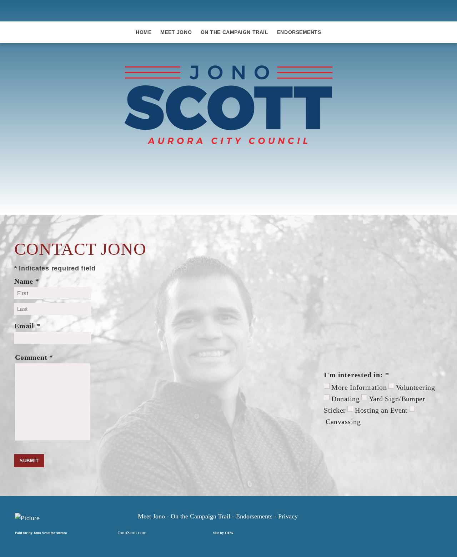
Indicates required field (55, 268)
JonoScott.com (132, 532)
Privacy (288, 516)
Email (27, 326)
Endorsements (299, 32)
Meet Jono (176, 32)
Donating (345, 399)
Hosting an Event (381, 410)
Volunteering (415, 387)
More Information (359, 387)
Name (26, 281)
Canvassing (343, 422)
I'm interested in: (356, 375)
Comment (34, 357)
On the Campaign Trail (234, 32)
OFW (229, 533)
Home (143, 32)
